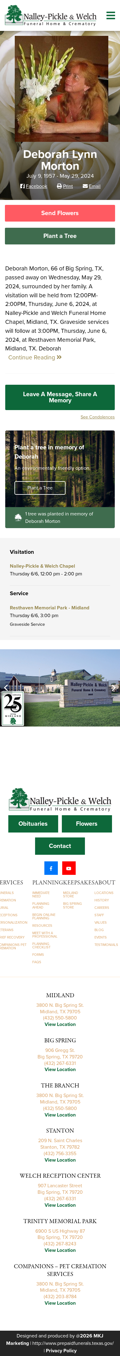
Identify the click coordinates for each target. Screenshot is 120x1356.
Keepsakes (78, 883)
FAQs (36, 962)
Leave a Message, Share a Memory (60, 397)
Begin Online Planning (43, 916)
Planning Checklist (41, 945)
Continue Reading (32, 357)
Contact (60, 846)
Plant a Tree (60, 236)
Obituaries (33, 824)
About (104, 883)
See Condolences (98, 417)
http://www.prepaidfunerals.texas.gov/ (73, 1343)
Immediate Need (41, 894)
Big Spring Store (72, 905)
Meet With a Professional (45, 935)
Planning (47, 883)
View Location (60, 1024)
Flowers (87, 824)
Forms (38, 955)
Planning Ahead (40, 905)
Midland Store (70, 894)
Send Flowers (60, 213)
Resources (42, 926)
